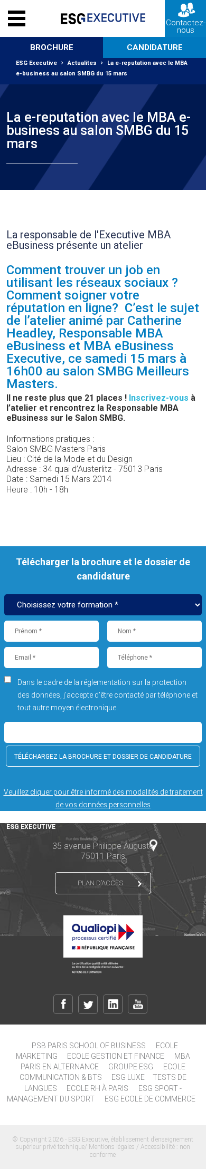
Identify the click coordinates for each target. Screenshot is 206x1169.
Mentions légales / (115, 1147)
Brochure (51, 47)
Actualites (82, 63)
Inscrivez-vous (159, 398)
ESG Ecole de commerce (150, 1099)
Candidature (155, 47)
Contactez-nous (185, 26)
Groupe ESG (130, 1066)
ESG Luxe (128, 1077)
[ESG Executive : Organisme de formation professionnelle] (103, 18)
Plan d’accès (100, 883)
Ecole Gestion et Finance (115, 1056)
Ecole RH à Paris (97, 1088)
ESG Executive (36, 63)
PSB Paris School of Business (89, 1045)
